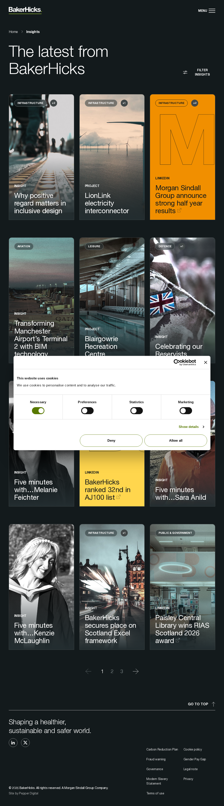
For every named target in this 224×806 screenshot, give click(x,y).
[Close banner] (205, 362)
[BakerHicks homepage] (25, 10)
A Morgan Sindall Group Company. (85, 788)
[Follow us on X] (25, 742)
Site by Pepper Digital (23, 793)
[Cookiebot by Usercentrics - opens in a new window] (177, 362)
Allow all (175, 440)
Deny (111, 440)
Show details (189, 427)
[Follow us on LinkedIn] (13, 742)
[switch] (87, 410)
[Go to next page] (133, 671)
